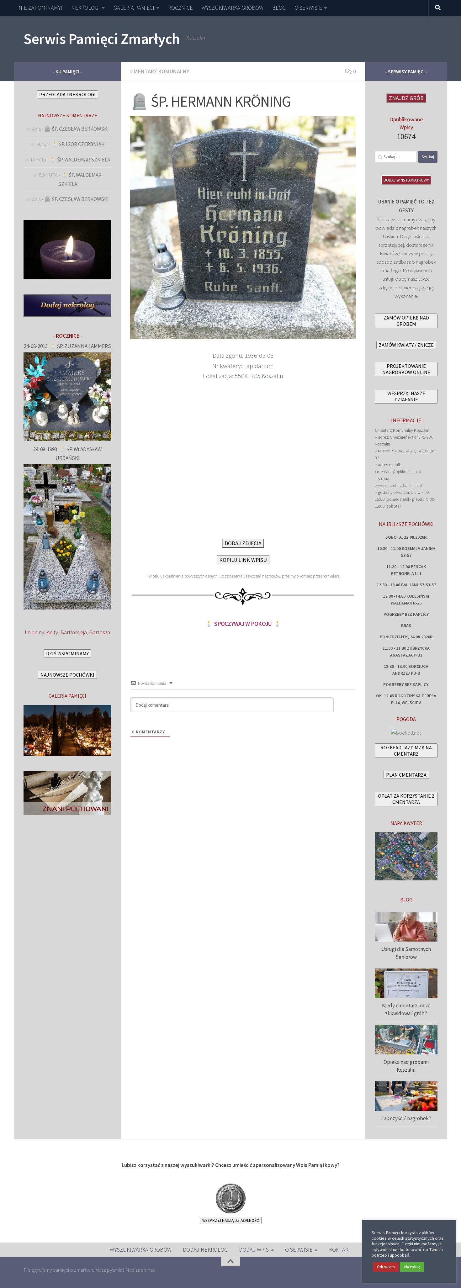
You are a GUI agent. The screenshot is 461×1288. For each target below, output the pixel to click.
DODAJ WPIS (254, 1249)
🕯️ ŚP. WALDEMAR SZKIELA (80, 159)
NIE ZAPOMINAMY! (40, 7)
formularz (331, 576)
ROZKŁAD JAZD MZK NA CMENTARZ (406, 750)
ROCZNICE (180, 7)
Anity (52, 632)
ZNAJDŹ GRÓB (406, 98)
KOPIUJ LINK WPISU (243, 559)
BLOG (279, 7)
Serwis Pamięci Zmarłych (102, 38)
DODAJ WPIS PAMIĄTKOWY (406, 180)
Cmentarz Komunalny (159, 71)
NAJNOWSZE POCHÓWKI (67, 675)
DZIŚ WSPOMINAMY (67, 653)
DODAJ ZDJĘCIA (243, 543)
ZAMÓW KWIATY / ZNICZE (406, 345)
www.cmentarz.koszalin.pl (398, 485)
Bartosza (99, 632)
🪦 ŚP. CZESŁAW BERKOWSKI (76, 128)
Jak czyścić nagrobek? (406, 1118)
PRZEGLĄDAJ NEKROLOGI (67, 94)
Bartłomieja (74, 632)
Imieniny (34, 632)
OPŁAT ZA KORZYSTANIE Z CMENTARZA (406, 799)
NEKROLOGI (85, 7)
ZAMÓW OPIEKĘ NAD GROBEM (406, 320)
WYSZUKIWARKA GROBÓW (232, 7)
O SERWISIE (308, 7)
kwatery (230, 366)
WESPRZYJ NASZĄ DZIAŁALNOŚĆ (230, 1220)
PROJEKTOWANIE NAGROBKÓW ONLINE (406, 369)
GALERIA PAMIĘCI (134, 7)
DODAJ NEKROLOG (205, 1249)
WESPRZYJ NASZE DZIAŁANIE (406, 396)
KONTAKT (340, 1249)
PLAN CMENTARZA (406, 775)
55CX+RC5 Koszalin (259, 376)
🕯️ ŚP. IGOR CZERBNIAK (77, 144)
